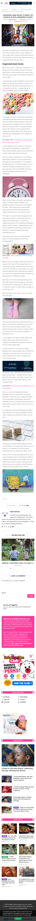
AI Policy (24, 906)
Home (6, 9)
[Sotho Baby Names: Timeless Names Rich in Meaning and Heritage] (7, 799)
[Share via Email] (27, 505)
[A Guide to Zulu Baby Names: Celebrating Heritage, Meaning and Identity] (18, 755)
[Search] (34, 3)
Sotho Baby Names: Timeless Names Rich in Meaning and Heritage (22, 799)
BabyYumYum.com (22, 904)
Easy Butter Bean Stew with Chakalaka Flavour (26, 837)
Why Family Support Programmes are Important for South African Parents (25, 859)
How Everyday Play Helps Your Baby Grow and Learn (8, 881)
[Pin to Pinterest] (26, 505)
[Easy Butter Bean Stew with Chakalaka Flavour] (26, 828)
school (5, 498)
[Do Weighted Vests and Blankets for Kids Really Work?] (26, 872)
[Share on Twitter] (24, 505)
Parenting (13, 9)
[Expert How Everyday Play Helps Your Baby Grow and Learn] (9, 872)
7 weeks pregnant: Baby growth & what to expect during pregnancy (23, 788)
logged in (11, 580)
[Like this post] (20, 505)
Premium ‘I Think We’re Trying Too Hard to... (18, 563)
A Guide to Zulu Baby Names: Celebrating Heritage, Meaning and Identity (17, 769)
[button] (3, 553)
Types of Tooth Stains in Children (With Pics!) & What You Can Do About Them (23, 809)
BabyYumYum (12, 19)
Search (4, 593)
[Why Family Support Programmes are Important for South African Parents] (26, 849)
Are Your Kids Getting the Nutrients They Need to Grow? (9, 837)
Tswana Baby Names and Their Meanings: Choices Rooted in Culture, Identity (23, 778)
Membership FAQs (23, 908)
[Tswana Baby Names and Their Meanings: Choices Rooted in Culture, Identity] (7, 779)
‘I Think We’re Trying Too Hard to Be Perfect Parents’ (9, 858)
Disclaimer (18, 906)
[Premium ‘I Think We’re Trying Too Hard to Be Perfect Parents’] (18, 550)
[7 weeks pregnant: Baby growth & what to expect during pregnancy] (7, 789)
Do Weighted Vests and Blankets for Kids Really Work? (26, 881)
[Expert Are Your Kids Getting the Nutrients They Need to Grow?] (9, 828)
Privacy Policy (12, 906)
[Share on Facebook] (22, 505)
